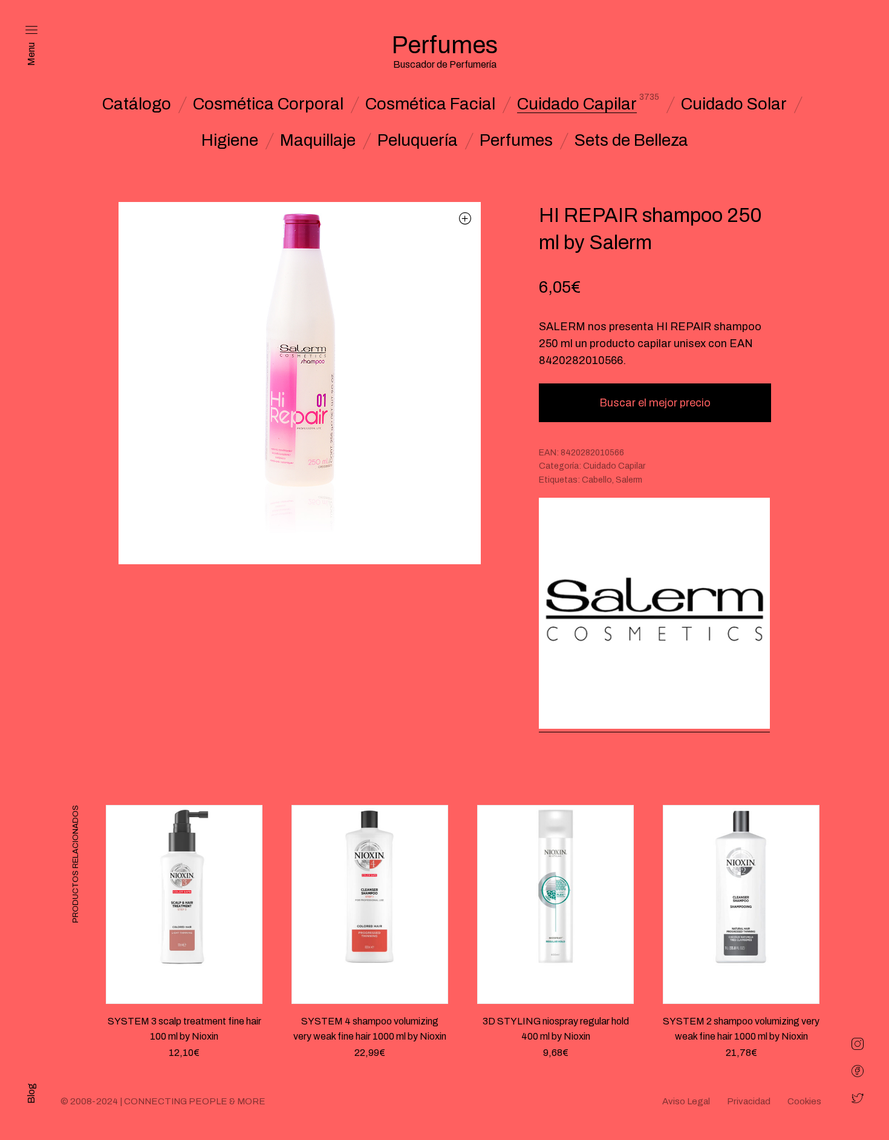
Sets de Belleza (631, 140)
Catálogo (136, 104)
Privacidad (748, 1101)
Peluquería (417, 140)
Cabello (597, 479)
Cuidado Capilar (577, 104)
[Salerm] (654, 615)
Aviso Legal (686, 1101)
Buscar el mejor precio (655, 403)
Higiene (229, 140)
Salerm (629, 479)
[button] (465, 218)
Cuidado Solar (734, 104)
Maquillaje (318, 140)
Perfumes (516, 140)
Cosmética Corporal (268, 104)
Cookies (804, 1101)
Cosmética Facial (430, 104)
